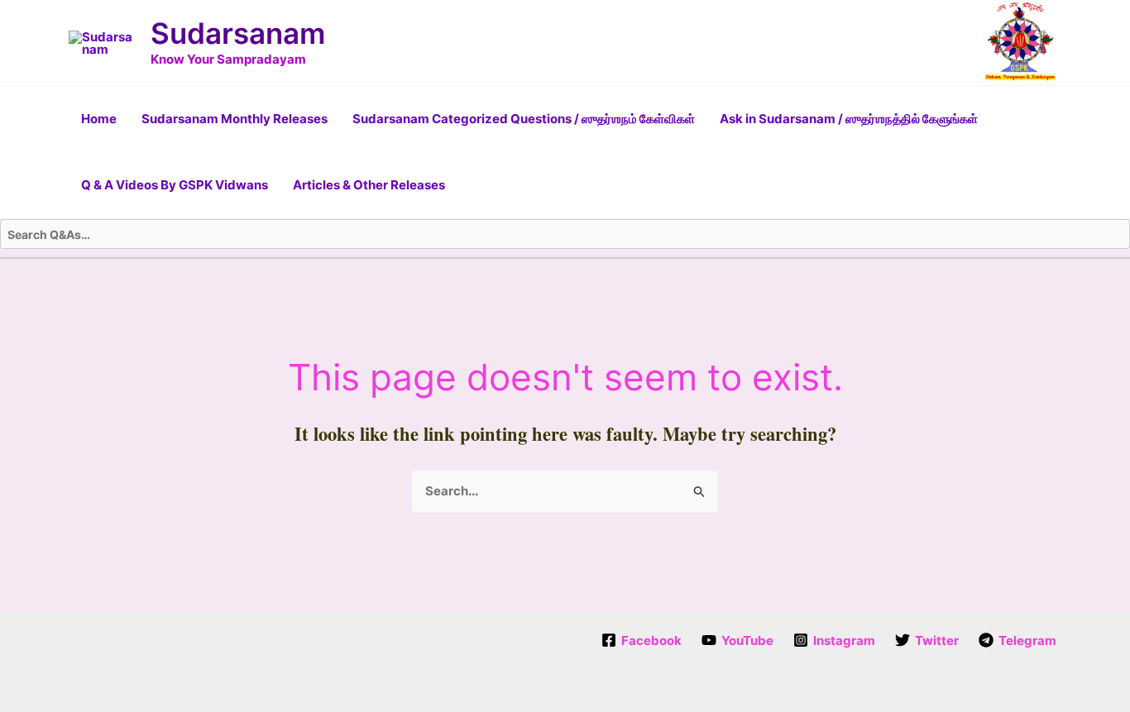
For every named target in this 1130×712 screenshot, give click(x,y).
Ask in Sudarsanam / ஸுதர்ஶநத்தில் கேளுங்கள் (849, 119)
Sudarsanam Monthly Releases (234, 119)
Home (99, 119)
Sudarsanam (238, 33)
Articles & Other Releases (369, 185)
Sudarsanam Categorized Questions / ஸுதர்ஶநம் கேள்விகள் (523, 119)
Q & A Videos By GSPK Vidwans (174, 185)
